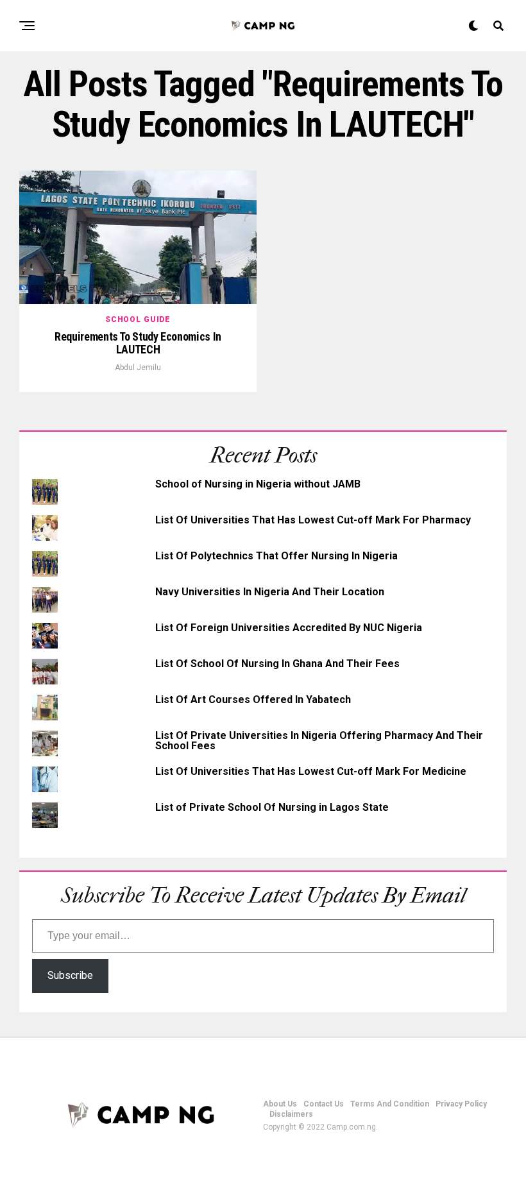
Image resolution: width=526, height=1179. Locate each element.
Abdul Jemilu (138, 367)
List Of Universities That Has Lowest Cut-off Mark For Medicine (310, 771)
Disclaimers (291, 1114)
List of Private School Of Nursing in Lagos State (272, 807)
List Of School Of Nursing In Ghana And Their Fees (277, 663)
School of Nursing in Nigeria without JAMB (258, 484)
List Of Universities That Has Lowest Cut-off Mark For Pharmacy (313, 520)
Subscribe (70, 975)
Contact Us (323, 1103)
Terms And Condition (389, 1103)
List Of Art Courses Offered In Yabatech (253, 699)
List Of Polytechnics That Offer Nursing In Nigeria (276, 556)
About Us (280, 1103)
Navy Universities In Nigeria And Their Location (269, 592)
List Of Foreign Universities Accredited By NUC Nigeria (288, 628)
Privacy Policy (461, 1103)
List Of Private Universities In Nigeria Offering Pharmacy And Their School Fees (319, 740)
